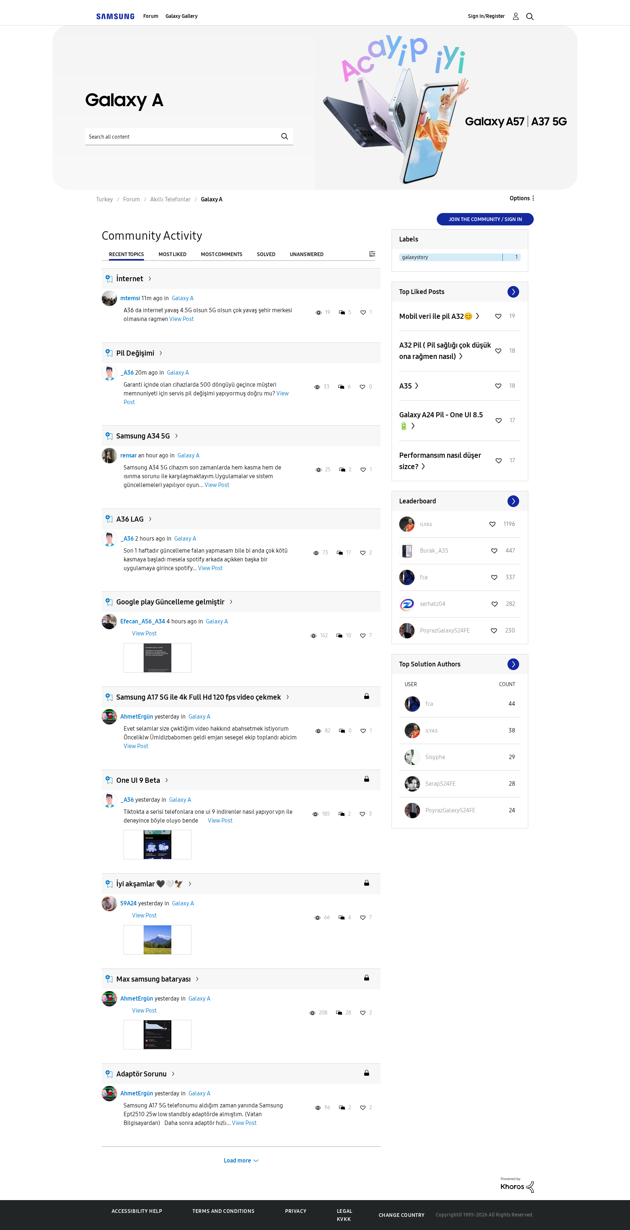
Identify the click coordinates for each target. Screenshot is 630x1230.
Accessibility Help (137, 1211)
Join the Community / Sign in (485, 219)
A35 (406, 386)
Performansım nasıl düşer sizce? (440, 461)
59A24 (128, 903)
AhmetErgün (136, 716)
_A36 (127, 372)
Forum (150, 16)
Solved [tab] (266, 254)
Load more (237, 1160)
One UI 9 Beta (138, 780)
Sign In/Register (486, 16)
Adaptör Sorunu (141, 1074)
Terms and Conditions (223, 1211)
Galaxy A (183, 298)
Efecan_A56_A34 (142, 621)
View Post (181, 319)
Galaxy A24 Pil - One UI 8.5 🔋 (441, 420)
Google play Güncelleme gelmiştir (170, 601)
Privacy (295, 1211)
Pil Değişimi (135, 353)
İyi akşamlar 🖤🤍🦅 (149, 883)
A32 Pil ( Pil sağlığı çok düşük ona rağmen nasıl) (445, 351)
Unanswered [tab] (306, 254)
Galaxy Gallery (182, 16)
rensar (128, 455)
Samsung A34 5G (143, 436)
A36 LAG (130, 519)
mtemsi (130, 298)
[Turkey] (115, 16)
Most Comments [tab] (221, 254)
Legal (345, 1211)
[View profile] (109, 298)
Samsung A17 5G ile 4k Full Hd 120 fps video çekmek (198, 697)
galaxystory (415, 257)
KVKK (344, 1219)
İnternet (129, 278)
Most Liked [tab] (172, 254)
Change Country (402, 1215)
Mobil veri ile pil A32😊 (436, 316)
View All (460, 292)
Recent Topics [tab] (126, 254)
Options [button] (520, 198)
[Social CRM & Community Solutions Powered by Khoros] (517, 1184)
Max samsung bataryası (153, 979)
